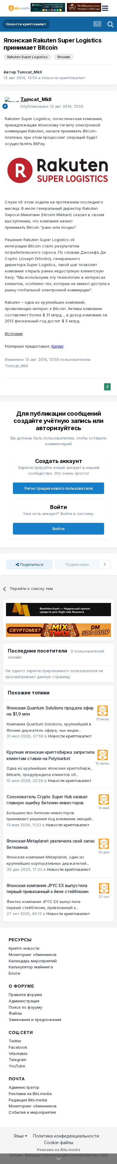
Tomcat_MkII (29, 72)
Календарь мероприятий (33, 960)
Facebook (18, 1047)
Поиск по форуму (25, 1007)
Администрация (24, 1000)
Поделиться (31, 564)
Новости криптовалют (63, 77)
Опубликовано (51, 106)
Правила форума (25, 994)
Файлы (15, 1013)
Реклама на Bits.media (30, 1093)
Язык (19, 1135)
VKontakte (18, 1053)
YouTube (17, 1065)
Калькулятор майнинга (31, 966)
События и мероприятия (32, 1112)
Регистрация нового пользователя (59, 488)
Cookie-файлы (58, 1142)
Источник (14, 333)
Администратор (24, 1087)
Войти (58, 528)
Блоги (14, 973)
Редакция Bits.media (28, 1099)
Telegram (17, 1059)
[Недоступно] (58, 172)
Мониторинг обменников (33, 954)
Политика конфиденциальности (66, 1135)
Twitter (15, 1040)
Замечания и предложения (35, 1019)
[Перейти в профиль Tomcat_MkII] (11, 103)
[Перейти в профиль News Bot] (103, 711)
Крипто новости (24, 948)
